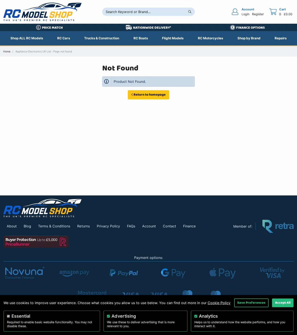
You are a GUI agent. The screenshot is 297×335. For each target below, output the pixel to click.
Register (258, 14)
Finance (189, 226)
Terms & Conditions (54, 226)
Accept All (282, 302)
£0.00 (288, 14)
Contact (169, 226)
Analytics (208, 316)
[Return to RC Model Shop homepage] (42, 12)
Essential (21, 316)
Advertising (124, 316)
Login (245, 14)
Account (149, 226)
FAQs (131, 226)
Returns (83, 226)
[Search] (190, 12)
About (12, 226)
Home (6, 51)
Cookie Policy (219, 303)
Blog (27, 226)
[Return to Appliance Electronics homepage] (115, 208)
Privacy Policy (108, 226)
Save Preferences (251, 302)
